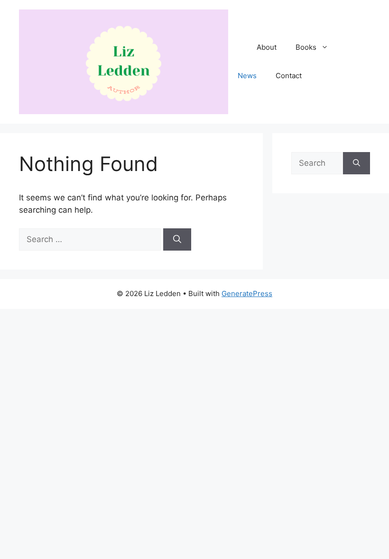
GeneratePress (247, 293)
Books (306, 47)
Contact (289, 75)
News (247, 75)
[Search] (177, 239)
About (267, 47)
